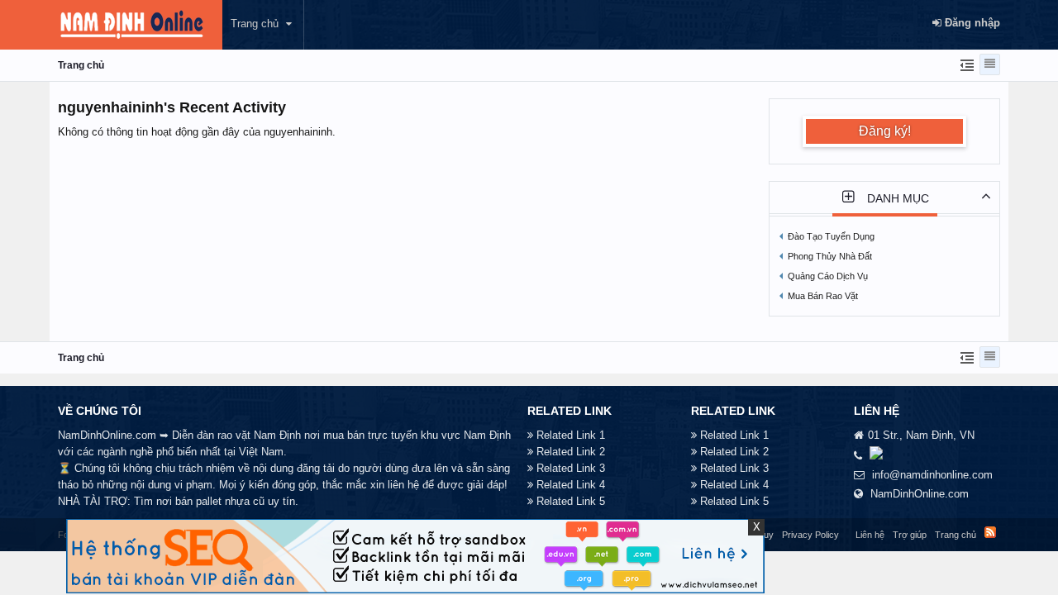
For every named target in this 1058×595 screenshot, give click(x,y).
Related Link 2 (570, 451)
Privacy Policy (810, 535)
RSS (990, 532)
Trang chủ (255, 23)
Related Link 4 (570, 484)
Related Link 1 (570, 435)
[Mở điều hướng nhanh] (965, 64)
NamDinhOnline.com (919, 494)
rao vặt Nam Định (259, 435)
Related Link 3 (570, 468)
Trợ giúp (910, 535)
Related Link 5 (570, 501)
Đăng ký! (885, 131)
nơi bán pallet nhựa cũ (210, 501)
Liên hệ (869, 535)
